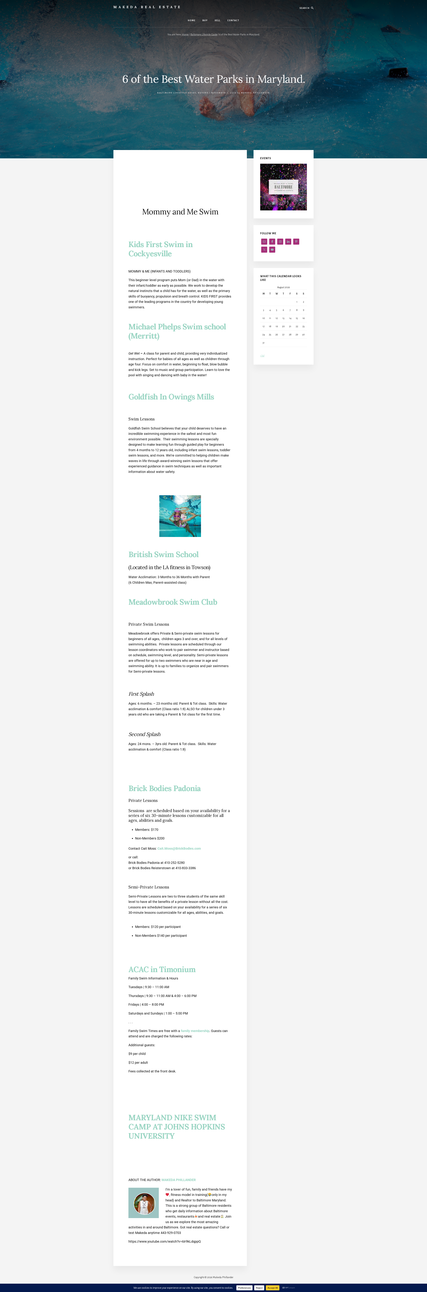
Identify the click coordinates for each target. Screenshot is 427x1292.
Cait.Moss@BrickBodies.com (179, 848)
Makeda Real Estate (147, 7)
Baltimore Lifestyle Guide (176, 93)
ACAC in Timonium (162, 969)
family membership (195, 1031)
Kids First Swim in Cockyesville (160, 248)
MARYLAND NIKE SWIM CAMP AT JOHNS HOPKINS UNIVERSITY (176, 1127)
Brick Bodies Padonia (164, 788)
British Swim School (163, 554)
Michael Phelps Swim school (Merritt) (177, 331)
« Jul (262, 355)
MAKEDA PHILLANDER (179, 1180)
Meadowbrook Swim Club (172, 602)
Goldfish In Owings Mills (171, 397)
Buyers (203, 93)
